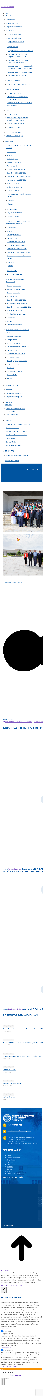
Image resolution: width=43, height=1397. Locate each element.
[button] (18, 10)
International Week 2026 (12, 1083)
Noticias (11, 582)
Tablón (9, 1171)
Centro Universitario (14, 1158)
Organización (11, 1160)
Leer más (19, 1285)
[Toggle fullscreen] (6, 1378)
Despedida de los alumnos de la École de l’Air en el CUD (23, 1029)
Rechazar (11, 1285)
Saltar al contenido (7, 7)
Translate (17, 1375)
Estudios (10, 1162)
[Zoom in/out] (8, 1378)
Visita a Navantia (9, 1097)
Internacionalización (14, 1174)
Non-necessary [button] (6, 1348)
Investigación (11, 1164)
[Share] (4, 1378)
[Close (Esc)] (2, 1378)
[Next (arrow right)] (4, 1382)
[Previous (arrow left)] (2, 1382)
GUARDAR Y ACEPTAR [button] (9, 1367)
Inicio (9, 1155)
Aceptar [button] (4, 1285)
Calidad (9, 1169)
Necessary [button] (5, 1329)
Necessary (7, 1331)
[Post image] (8, 1026)
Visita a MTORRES (9, 1070)
